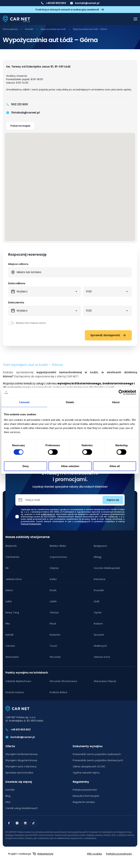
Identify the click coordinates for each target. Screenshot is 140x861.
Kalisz (53, 579)
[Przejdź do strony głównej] (16, 19)
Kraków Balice (58, 692)
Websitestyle (45, 854)
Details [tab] (70, 402)
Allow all (114, 466)
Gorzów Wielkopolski (107, 568)
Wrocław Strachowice (63, 681)
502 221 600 (19, 104)
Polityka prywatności (85, 789)
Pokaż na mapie (20, 125)
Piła (7, 623)
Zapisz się (113, 500)
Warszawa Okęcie (105, 681)
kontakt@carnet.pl (87, 3)
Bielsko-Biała (58, 546)
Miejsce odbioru (18, 264)
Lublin (53, 601)
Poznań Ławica (14, 692)
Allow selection (70, 466)
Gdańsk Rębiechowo (18, 681)
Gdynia (54, 568)
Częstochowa (58, 557)
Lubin (8, 601)
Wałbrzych (100, 646)
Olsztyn (54, 612)
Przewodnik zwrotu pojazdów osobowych (97, 754)
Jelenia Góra (13, 579)
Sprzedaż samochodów (19, 772)
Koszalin (99, 590)
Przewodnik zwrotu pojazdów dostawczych (98, 760)
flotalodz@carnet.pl (25, 113)
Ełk (7, 568)
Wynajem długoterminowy (21, 760)
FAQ (7, 802)
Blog (7, 796)
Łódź (96, 601)
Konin (53, 590)
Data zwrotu (16, 302)
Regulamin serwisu (84, 802)
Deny (26, 466)
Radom (98, 623)
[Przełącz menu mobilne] (135, 19)
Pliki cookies (94, 854)
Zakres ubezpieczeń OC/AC (89, 766)
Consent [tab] (24, 402)
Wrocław (55, 657)
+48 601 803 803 (56, 3)
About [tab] (116, 402)
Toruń (53, 646)
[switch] (53, 452)
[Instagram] (17, 823)
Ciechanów (12, 557)
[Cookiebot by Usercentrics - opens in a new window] (121, 392)
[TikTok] (33, 823)
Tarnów (10, 646)
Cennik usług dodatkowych (21, 808)
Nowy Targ (12, 612)
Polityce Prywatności (31, 523)
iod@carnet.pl (48, 514)
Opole (97, 612)
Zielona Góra (102, 657)
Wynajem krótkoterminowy (21, 754)
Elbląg (97, 557)
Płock (53, 623)
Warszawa (12, 657)
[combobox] (70, 272)
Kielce (9, 590)
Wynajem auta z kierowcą (20, 766)
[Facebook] (8, 823)
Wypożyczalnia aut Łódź (53, 29)
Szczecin (99, 634)
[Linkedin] (25, 823)
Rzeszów (55, 634)
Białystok (11, 546)
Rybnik (9, 634)
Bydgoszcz (100, 546)
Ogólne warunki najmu (86, 772)
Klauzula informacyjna (86, 796)
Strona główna (10, 29)
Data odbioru (16, 283)
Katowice (99, 579)
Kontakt (29, 29)
